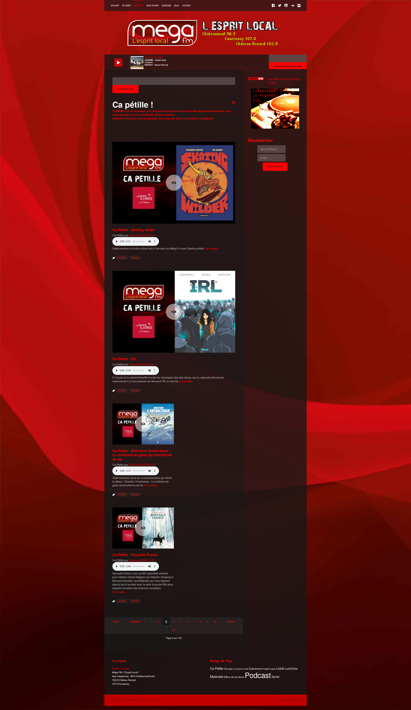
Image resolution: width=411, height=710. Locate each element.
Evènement (255, 668)
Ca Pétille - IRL (124, 358)
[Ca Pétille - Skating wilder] (173, 183)
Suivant (231, 621)
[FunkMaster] (275, 108)
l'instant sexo (269, 668)
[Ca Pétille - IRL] (173, 312)
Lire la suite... (212, 248)
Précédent (135, 621)
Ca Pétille (122, 257)
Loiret (280, 668)
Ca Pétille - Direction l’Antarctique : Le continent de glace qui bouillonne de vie (142, 455)
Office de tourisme (234, 676)
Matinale (216, 677)
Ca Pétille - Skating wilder (133, 229)
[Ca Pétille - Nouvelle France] (143, 527)
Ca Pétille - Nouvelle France (135, 554)
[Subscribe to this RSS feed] (233, 102)
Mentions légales (121, 668)
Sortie (275, 677)
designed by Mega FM (291, 700)
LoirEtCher (291, 668)
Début (116, 621)
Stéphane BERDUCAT (142, 235)
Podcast (134, 257)
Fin (173, 629)
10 (215, 621)
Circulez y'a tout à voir (236, 668)
